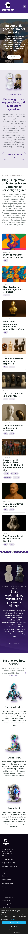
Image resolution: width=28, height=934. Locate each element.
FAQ (3, 890)
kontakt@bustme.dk (11, 866)
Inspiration (7, 295)
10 (24, 552)
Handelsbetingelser (8, 883)
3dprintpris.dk (6, 907)
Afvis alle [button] (14, 926)
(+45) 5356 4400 (9, 863)
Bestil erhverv (14, 644)
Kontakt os (5, 876)
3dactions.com (6, 900)
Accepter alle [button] (14, 922)
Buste (5, 260)
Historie (12, 366)
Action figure (14, 473)
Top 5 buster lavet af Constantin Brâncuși (13, 428)
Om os (4, 887)
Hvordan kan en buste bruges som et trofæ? (13, 289)
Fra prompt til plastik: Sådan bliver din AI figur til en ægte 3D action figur (13, 465)
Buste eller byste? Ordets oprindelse (13, 256)
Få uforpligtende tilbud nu (14, 155)
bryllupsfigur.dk (6, 904)
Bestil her (14, 57)
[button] (14, 930)
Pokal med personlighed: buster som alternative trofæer (13, 325)
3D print (6, 473)
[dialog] (14, 921)
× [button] (26, 910)
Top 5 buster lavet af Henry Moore (13, 394)
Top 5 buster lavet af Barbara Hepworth (13, 361)
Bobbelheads (7, 477)
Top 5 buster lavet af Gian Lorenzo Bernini (13, 538)
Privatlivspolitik (6, 879)
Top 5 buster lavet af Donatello (13, 505)
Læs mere (12, 919)
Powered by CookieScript (14, 932)
